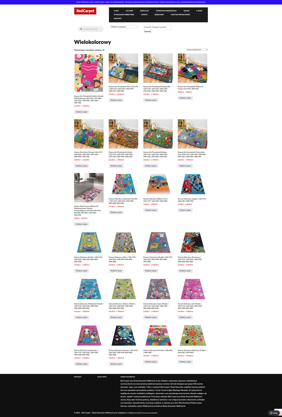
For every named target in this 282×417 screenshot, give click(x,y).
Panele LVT (144, 11)
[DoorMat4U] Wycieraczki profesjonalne (145, 413)
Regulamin (159, 15)
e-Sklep (199, 11)
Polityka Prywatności (180, 15)
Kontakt (118, 18)
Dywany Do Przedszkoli (166, 11)
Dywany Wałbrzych (128, 377)
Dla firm (129, 11)
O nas (116, 11)
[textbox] (124, 26)
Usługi (186, 11)
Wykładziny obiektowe (124, 15)
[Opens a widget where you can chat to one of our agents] (274, 413)
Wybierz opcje (81, 112)
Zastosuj (147, 31)
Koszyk (144, 15)
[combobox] (124, 26)
